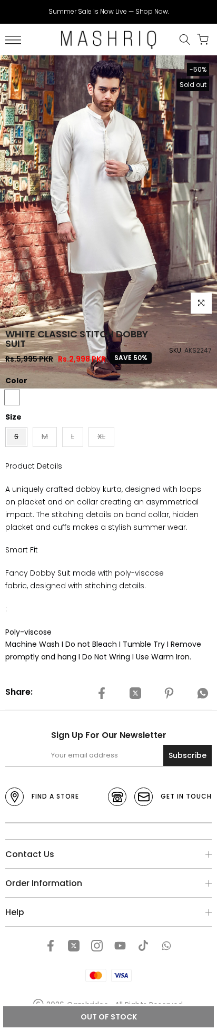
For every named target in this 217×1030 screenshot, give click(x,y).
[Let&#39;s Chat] (166, 946)
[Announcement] (108, 11)
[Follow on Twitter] (74, 946)
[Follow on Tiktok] (143, 946)
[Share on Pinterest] (169, 694)
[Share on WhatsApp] (203, 694)
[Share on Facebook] (102, 694)
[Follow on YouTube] (120, 946)
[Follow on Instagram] (97, 946)
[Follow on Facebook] (51, 946)
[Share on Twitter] (135, 694)
